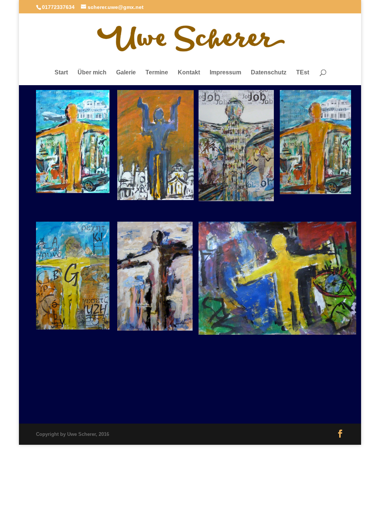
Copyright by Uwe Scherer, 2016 (72, 434)
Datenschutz (268, 72)
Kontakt (189, 72)
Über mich (92, 72)
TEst (302, 72)
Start (61, 72)
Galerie (126, 72)
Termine (156, 72)
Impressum (225, 72)
